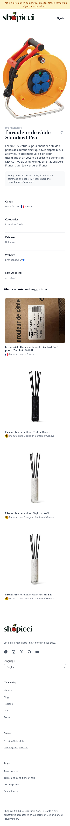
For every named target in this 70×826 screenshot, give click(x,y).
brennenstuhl (13, 127)
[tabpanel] (35, 78)
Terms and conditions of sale (19, 777)
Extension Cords (14, 224)
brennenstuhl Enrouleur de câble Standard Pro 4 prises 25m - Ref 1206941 (31, 348)
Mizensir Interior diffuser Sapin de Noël (27, 513)
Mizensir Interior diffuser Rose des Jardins (28, 594)
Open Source (11, 791)
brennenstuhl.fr (14, 259)
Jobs (6, 710)
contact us (61, 2)
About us (9, 690)
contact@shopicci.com (16, 747)
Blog (6, 697)
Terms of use (11, 771)
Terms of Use (44, 814)
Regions (8, 703)
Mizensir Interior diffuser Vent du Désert (27, 432)
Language (9, 660)
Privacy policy (11, 784)
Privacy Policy (11, 818)
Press (7, 717)
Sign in (62, 18)
